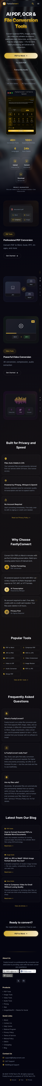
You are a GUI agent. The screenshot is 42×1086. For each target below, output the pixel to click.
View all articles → (21, 906)
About (6, 1020)
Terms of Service (10, 1035)
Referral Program (10, 1029)
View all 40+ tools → (21, 680)
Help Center (8, 1026)
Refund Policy (9, 1038)
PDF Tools (7, 991)
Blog (5, 1048)
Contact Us (8, 1023)
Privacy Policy (9, 1032)
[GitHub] (24, 981)
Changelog (8, 1045)
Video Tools (8, 998)
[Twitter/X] (18, 981)
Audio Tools (8, 1001)
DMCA (6, 1042)
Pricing (6, 1004)
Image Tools (8, 995)
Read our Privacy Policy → (21, 517)
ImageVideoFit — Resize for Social (16, 1010)
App (5, 1007)
